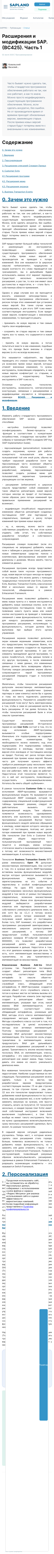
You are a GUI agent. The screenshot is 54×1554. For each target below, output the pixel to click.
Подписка (42, 9)
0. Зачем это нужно (12, 150)
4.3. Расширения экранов (15, 186)
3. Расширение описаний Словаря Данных (24, 165)
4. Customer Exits (11, 171)
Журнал (24, 18)
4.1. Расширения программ (15, 176)
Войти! (42, 4)
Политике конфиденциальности (19, 1207)
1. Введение (8, 155)
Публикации (15, 28)
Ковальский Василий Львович (14, 65)
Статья (26, 28)
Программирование (23, 55)
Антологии (38, 18)
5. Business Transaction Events (17, 191)
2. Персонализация (12, 160)
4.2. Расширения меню (13, 181)
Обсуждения (8, 18)
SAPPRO (3, 28)
